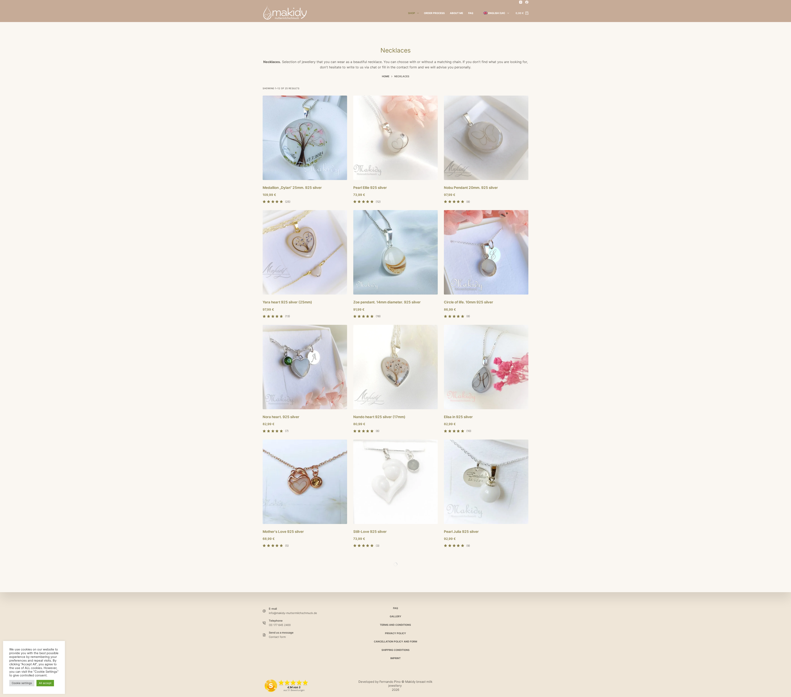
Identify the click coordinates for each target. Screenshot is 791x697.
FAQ (470, 13)
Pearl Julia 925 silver (461, 532)
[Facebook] (526, 2)
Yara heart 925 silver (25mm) (287, 302)
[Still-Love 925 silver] (395, 482)
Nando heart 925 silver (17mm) (379, 417)
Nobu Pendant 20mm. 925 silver (471, 188)
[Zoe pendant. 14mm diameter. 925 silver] (395, 252)
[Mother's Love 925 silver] (305, 482)
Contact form (277, 637)
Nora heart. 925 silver (281, 417)
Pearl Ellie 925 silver (370, 188)
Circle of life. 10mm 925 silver (468, 302)
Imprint (395, 658)
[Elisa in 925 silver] (486, 367)
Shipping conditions (395, 649)
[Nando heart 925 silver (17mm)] (395, 367)
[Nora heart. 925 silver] (305, 367)
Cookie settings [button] (22, 683)
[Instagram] (520, 2)
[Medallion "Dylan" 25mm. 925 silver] (305, 138)
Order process (434, 13)
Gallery (395, 616)
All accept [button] (45, 683)
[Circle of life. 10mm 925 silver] (486, 252)
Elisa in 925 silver (458, 417)
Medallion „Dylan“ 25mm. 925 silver (292, 188)
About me (456, 13)
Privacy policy (395, 633)
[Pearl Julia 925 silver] (486, 482)
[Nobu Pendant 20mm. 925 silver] (486, 138)
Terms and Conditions (395, 624)
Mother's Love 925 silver (283, 532)
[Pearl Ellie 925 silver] (395, 138)
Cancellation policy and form (395, 641)
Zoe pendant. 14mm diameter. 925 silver (387, 302)
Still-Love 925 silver (370, 532)
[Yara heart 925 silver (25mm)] (305, 252)
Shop (411, 13)
